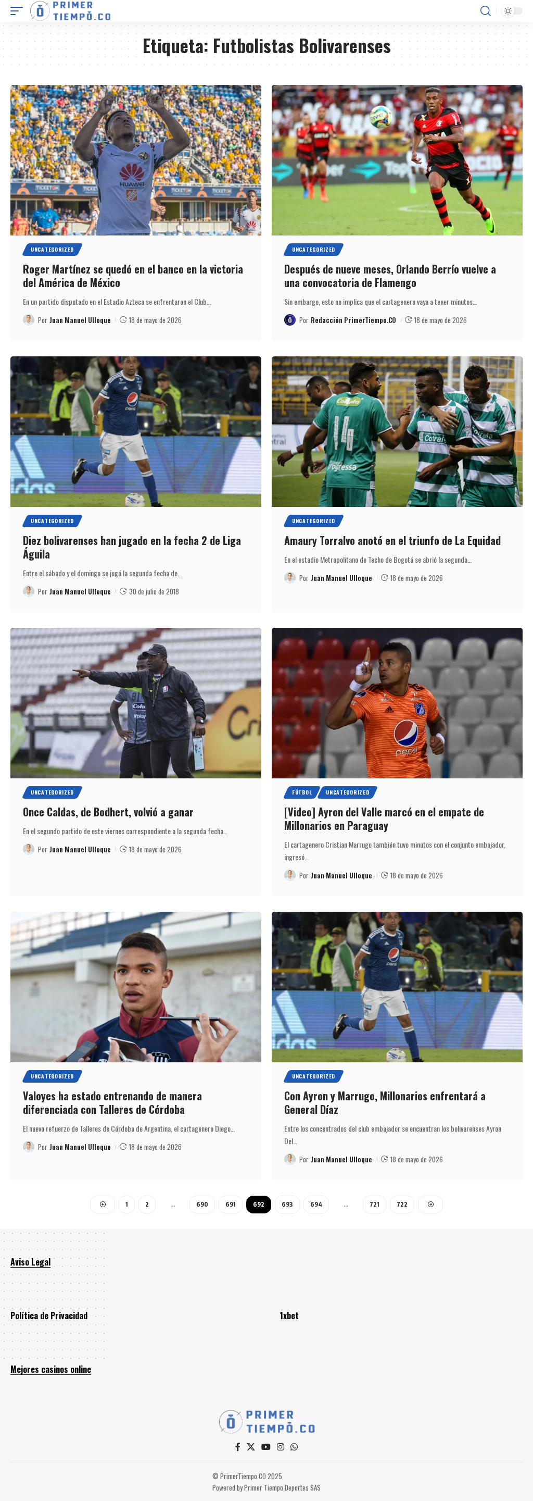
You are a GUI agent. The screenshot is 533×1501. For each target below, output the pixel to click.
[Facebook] (238, 1447)
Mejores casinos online (50, 1369)
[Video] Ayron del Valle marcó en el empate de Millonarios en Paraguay (384, 818)
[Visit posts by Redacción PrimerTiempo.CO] (290, 320)
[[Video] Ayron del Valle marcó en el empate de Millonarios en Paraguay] (397, 703)
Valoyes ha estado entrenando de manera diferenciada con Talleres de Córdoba (112, 1102)
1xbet (289, 1315)
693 (287, 1204)
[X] (251, 1447)
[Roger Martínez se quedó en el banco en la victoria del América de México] (135, 160)
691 (230, 1204)
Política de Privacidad (48, 1315)
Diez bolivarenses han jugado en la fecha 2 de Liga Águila (132, 547)
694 (316, 1204)
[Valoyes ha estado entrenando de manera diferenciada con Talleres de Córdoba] (135, 987)
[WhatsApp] (294, 1447)
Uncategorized (52, 249)
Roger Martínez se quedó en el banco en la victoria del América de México (133, 275)
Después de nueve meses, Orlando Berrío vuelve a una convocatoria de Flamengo (390, 275)
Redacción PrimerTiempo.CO (353, 320)
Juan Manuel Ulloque (80, 320)
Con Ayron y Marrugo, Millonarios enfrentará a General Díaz (385, 1102)
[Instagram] (280, 1447)
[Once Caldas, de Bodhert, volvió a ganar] (135, 703)
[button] (19, 11)
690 (202, 1204)
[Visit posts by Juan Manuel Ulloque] (28, 320)
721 (374, 1204)
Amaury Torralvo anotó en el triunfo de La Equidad (392, 540)
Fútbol (302, 792)
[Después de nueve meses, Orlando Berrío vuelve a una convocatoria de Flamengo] (397, 160)
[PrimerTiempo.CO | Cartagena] (70, 11)
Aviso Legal (30, 1262)
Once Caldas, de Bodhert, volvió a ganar (108, 812)
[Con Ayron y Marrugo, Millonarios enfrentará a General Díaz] (397, 987)
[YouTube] (266, 1447)
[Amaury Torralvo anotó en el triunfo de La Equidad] (397, 431)
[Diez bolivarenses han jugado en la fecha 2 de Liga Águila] (135, 431)
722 (402, 1204)
